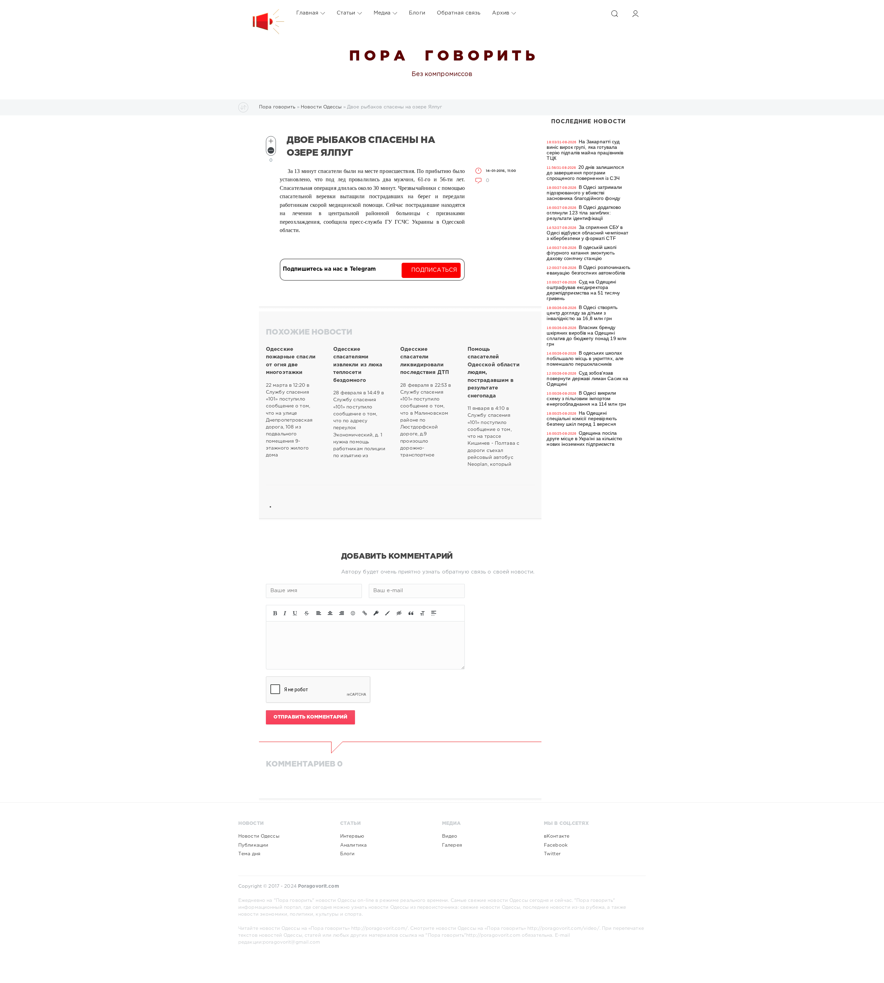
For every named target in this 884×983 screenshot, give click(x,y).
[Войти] (635, 13)
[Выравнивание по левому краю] (319, 613)
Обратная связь (459, 13)
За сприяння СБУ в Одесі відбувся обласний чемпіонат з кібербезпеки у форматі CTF (587, 232)
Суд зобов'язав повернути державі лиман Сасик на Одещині (587, 378)
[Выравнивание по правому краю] (341, 613)
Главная (307, 13)
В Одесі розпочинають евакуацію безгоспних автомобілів (588, 270)
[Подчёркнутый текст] (295, 613)
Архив (500, 13)
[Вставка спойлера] (434, 613)
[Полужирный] (275, 613)
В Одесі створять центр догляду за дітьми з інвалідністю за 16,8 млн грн (582, 313)
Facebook (556, 845)
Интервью (352, 836)
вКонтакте (556, 836)
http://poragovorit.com (493, 935)
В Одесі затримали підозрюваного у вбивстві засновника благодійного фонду (584, 192)
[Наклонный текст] (285, 613)
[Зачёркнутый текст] (307, 613)
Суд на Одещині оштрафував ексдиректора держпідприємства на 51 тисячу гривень (583, 290)
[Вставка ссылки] (365, 613)
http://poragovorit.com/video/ (563, 928)
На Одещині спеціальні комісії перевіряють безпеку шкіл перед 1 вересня (582, 418)
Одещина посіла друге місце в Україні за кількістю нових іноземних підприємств (584, 438)
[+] (271, 141)
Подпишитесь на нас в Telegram (329, 269)
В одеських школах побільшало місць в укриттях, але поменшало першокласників (585, 358)
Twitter (552, 854)
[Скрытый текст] (399, 613)
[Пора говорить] (261, 13)
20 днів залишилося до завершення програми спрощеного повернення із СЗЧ (585, 172)
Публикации (253, 845)
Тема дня (249, 854)
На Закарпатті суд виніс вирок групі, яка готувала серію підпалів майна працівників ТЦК (585, 150)
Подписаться (434, 270)
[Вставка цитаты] (411, 613)
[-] (271, 150)
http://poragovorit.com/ (379, 928)
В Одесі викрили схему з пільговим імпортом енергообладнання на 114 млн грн (586, 398)
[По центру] (330, 613)
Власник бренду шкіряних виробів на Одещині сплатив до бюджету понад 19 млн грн (586, 336)
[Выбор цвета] (387, 613)
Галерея (452, 845)
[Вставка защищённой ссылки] (376, 613)
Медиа (382, 13)
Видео (450, 836)
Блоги (417, 13)
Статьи (346, 13)
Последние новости (588, 121)
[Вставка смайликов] (353, 613)
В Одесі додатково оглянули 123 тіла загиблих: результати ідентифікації (584, 212)
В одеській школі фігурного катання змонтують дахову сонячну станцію (581, 252)
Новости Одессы (258, 836)
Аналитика (353, 845)
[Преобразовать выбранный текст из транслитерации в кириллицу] (422, 613)
